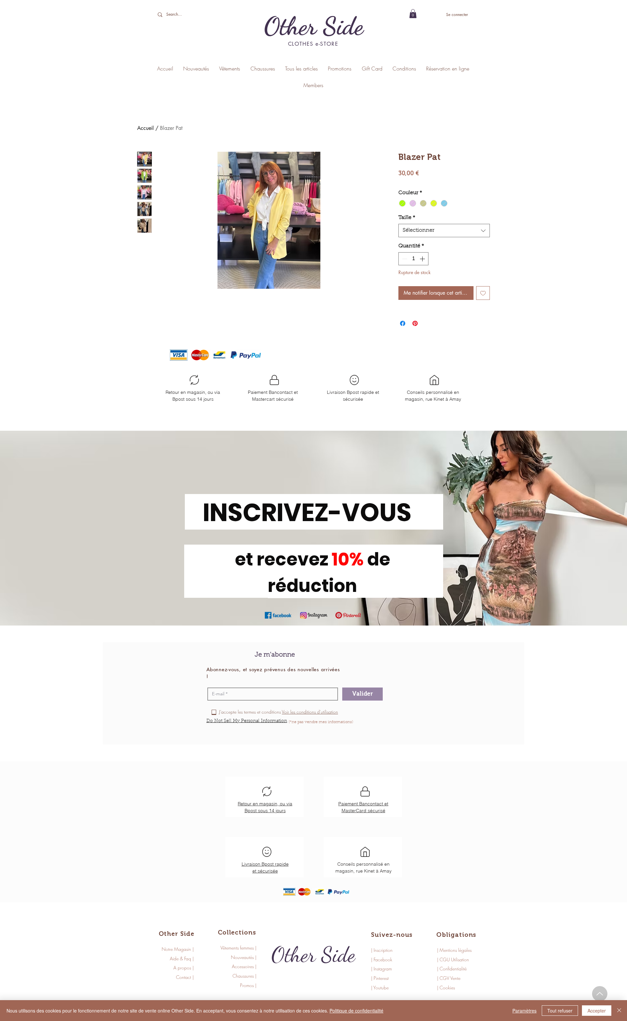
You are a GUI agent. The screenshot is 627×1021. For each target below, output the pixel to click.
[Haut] (599, 993)
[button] (413, 13)
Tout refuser (559, 1010)
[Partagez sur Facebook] (403, 323)
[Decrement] (404, 259)
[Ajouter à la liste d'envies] (483, 293)
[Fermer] (619, 1010)
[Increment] (422, 259)
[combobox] (444, 230)
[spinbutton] (413, 259)
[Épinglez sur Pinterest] (415, 323)
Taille (406, 217)
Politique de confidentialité (356, 1010)
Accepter (596, 1010)
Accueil (145, 128)
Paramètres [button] (524, 1010)
